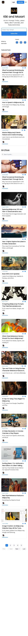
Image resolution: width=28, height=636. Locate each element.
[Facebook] (21, 42)
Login (13, 2)
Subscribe (20, 2)
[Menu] (26, 2)
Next (16, 549)
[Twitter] (17, 42)
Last (24, 549)
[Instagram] (25, 42)
